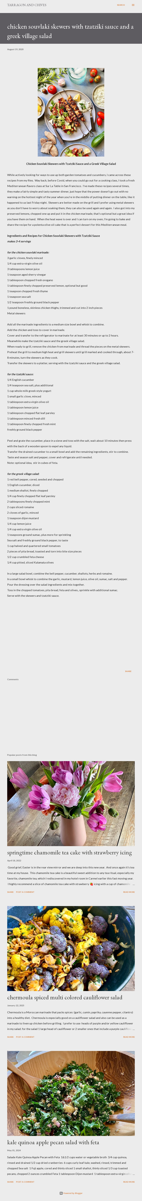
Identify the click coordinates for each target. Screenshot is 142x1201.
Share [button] (128, 671)
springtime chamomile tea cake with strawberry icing (69, 852)
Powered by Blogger (73, 1193)
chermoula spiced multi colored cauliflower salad (64, 997)
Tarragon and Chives (26, 5)
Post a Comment (25, 892)
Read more (129, 892)
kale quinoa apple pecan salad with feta (53, 1142)
